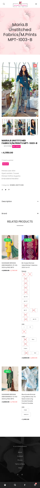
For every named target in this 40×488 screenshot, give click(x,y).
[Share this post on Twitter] (5, 189)
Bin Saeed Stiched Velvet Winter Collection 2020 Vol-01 (29, 265)
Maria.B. (5, 164)
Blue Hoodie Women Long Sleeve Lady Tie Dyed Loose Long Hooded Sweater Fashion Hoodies (29, 398)
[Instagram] (22, 474)
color (23, 336)
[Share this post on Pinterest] (9, 189)
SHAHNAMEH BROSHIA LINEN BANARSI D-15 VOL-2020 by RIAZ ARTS (10, 265)
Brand (4, 213)
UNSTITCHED (19, 185)
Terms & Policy (20, 464)
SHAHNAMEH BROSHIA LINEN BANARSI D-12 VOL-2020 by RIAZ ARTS (10, 396)
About (20, 452)
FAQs (20, 468)
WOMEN (12, 185)
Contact (20, 456)
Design (24, 271)
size (23, 324)
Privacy (20, 460)
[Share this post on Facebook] (2, 189)
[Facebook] (17, 474)
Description (7, 201)
